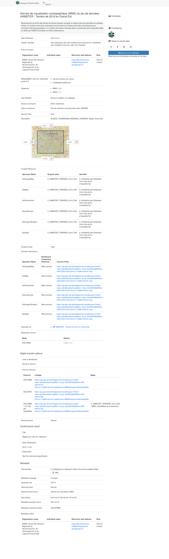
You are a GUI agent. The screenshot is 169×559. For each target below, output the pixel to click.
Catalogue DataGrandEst (29, 3)
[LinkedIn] (124, 47)
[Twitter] (111, 47)
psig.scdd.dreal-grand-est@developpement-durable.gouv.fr (80, 62)
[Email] (130, 47)
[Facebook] (117, 47)
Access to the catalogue (129, 53)
